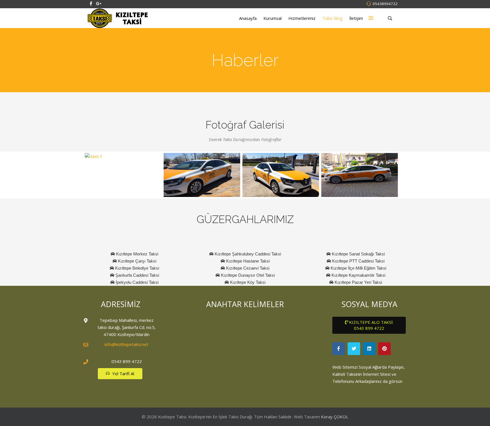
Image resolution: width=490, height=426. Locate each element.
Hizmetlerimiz (302, 18)
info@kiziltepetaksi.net (126, 344)
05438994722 (385, 3)
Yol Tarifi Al (122, 373)
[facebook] (91, 3)
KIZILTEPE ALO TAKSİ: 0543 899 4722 (370, 325)
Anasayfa (248, 18)
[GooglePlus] (99, 3)
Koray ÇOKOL (334, 416)
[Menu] (370, 18)
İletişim (356, 18)
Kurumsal (272, 18)
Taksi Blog (332, 18)
